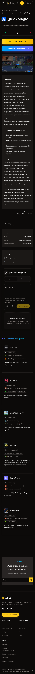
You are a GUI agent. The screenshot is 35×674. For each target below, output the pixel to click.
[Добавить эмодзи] (12, 306)
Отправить (25, 306)
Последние (24, 279)
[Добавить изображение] (7, 306)
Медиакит (22, 628)
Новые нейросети (7, 628)
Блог (20, 625)
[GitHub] (3, 608)
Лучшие (10, 279)
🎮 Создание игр (9, 262)
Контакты (22, 632)
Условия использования (8, 654)
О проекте (4, 645)
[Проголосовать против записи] (30, 33)
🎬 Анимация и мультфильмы (12, 258)
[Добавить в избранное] (18, 213)
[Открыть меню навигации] (3, 3)
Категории (14, 10)
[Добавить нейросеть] (22, 3)
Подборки (4, 632)
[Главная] (8, 3)
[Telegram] (7, 608)
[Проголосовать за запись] (5, 33)
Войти (29, 3)
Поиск (3, 625)
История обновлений (8, 661)
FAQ (20, 635)
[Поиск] (17, 3)
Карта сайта (5, 657)
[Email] (10, 608)
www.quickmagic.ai (25, 240)
